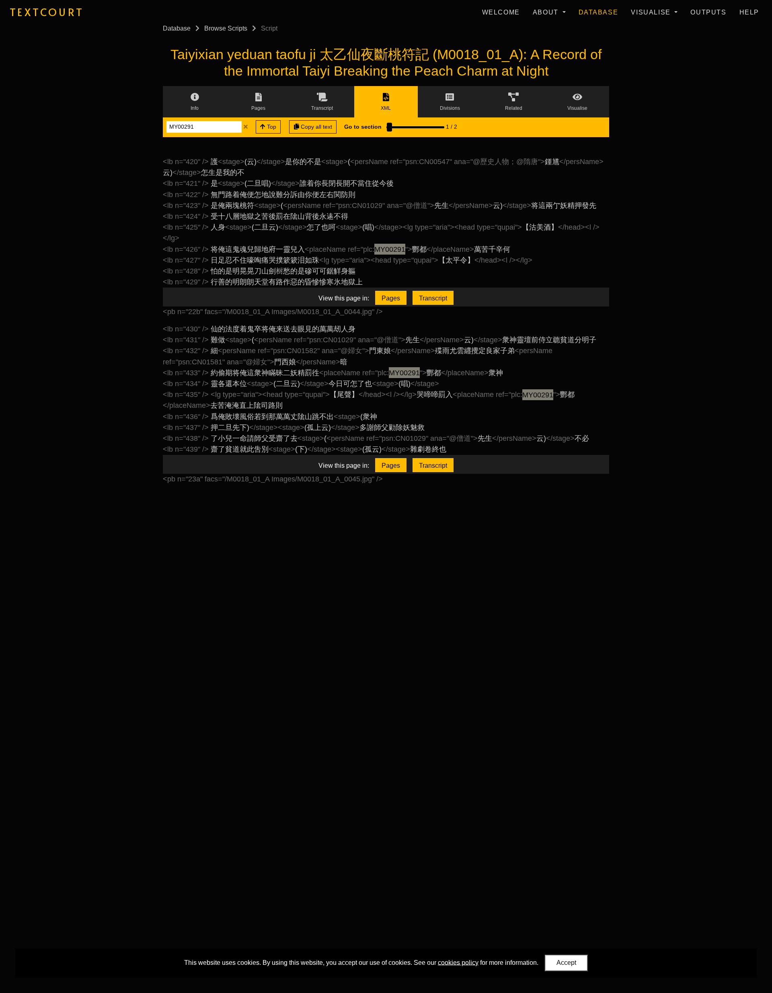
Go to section (363, 126)
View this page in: (343, 298)
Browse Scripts (225, 28)
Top (270, 126)
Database (598, 12)
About (547, 12)
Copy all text (315, 126)
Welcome (501, 12)
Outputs (708, 12)
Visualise (652, 12)
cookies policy (458, 962)
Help (749, 12)
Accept (566, 962)
